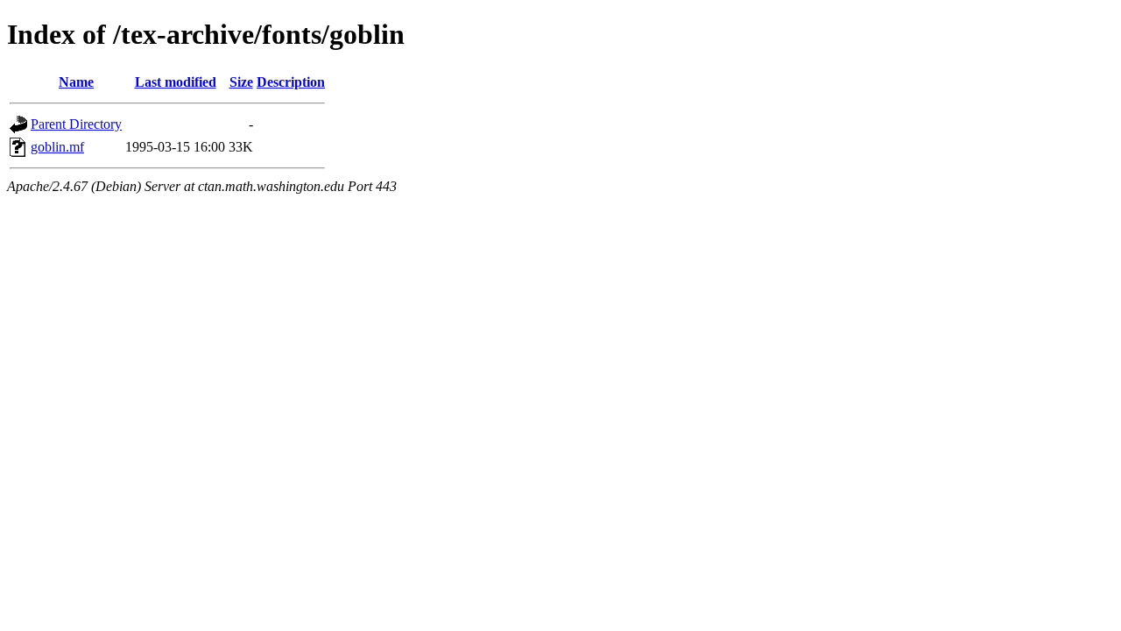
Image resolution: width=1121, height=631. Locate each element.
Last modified (175, 81)
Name (76, 81)
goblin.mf (57, 146)
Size (241, 81)
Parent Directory (76, 124)
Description (291, 81)
